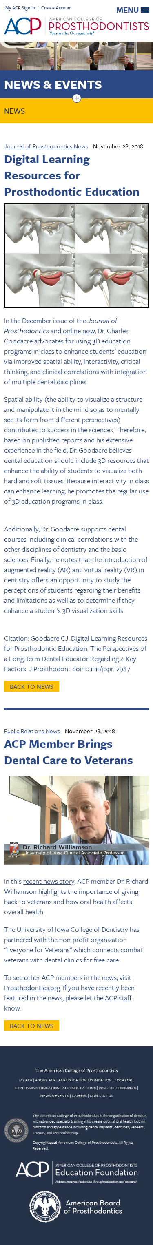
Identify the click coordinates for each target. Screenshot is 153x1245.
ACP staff (118, 998)
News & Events (53, 84)
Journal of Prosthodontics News (46, 146)
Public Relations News (32, 730)
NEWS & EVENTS (54, 1095)
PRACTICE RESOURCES (117, 1087)
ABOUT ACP (45, 1080)
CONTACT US (101, 1095)
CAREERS (79, 1095)
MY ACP (25, 1080)
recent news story (48, 881)
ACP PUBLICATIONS (79, 1087)
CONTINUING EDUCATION (37, 1087)
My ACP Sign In (20, 7)
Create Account (56, 7)
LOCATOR (123, 1080)
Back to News (31, 686)
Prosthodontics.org (32, 987)
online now (79, 330)
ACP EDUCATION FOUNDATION (85, 1080)
